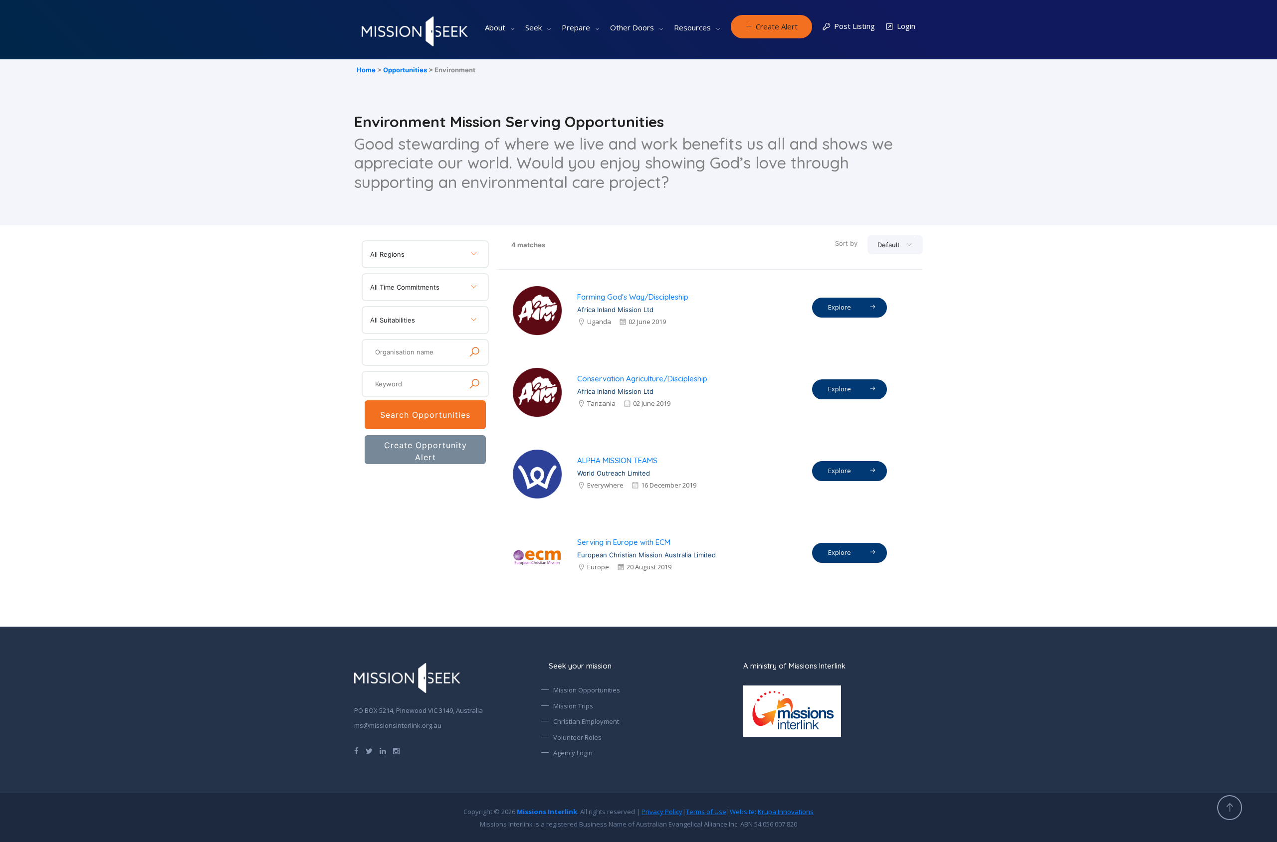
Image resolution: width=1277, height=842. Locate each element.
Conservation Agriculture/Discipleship (642, 378)
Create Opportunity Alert (425, 451)
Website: (772, 811)
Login (906, 26)
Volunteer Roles (577, 737)
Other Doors (632, 27)
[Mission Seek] (407, 678)
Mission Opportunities (586, 689)
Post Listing (854, 26)
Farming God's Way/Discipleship (632, 297)
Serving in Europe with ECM (623, 542)
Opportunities (405, 70)
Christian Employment (586, 721)
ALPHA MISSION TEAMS (617, 460)
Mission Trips (573, 705)
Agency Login (573, 752)
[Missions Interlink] (833, 711)
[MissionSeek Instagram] (396, 750)
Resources (692, 27)
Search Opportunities (425, 415)
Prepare (576, 27)
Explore (841, 307)
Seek (533, 27)
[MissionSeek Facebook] (356, 750)
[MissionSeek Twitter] (369, 750)
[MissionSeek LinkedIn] (383, 750)
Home (366, 70)
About (495, 27)
